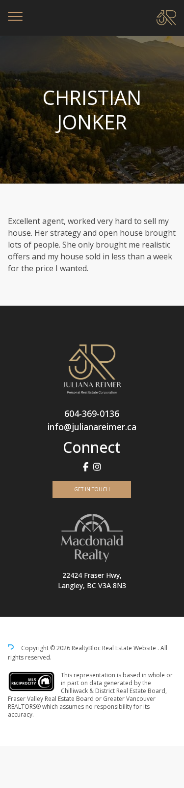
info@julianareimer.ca (92, 427)
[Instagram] (97, 467)
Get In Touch (92, 489)
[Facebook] (85, 467)
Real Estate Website (130, 648)
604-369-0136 (91, 413)
